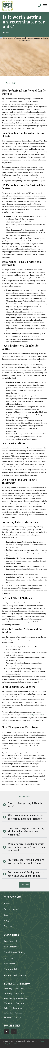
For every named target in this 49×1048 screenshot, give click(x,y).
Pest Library (10, 946)
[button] (24, 885)
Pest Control (10, 941)
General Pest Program (15, 975)
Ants (7, 32)
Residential (10, 963)
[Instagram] (14, 1031)
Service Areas (11, 909)
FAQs (7, 915)
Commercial (10, 969)
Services (8, 958)
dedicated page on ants (34, 715)
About (7, 903)
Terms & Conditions (16, 1044)
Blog (6, 920)
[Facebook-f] (6, 1031)
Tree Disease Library (15, 952)
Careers (8, 926)
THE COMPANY (12, 897)
